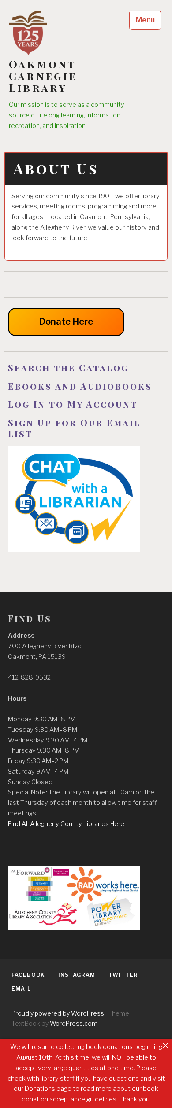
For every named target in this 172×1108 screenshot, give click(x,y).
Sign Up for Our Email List (74, 428)
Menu (145, 20)
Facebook (28, 975)
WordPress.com (73, 1023)
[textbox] (86, 367)
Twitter (123, 975)
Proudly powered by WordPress (57, 1013)
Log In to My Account (74, 404)
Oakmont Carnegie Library (43, 76)
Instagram (76, 975)
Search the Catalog (68, 367)
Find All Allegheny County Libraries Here (66, 824)
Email (21, 988)
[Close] (165, 1045)
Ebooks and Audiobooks (80, 386)
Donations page (48, 1089)
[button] (86, 766)
